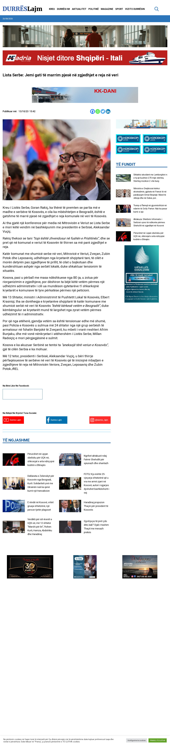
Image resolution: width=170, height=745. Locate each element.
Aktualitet (79, 9)
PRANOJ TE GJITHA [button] (157, 740)
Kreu (52, 9)
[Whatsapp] (97, 111)
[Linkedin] (108, 111)
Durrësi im (63, 9)
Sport (119, 9)
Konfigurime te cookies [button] (137, 740)
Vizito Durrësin (135, 9)
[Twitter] (103, 111)
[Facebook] (92, 111)
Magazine (107, 9)
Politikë (93, 9)
